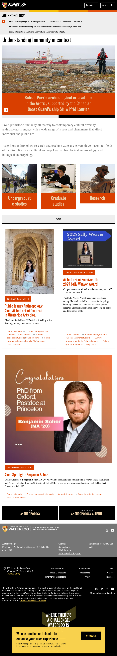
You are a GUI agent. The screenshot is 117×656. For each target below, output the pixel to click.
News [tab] (58, 218)
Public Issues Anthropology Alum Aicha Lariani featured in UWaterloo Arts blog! (24, 311)
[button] (91, 5)
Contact (61, 543)
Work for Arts (64, 550)
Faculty (28, 341)
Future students (32, 338)
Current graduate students (90, 494)
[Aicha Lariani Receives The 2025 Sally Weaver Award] (87, 248)
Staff (35, 341)
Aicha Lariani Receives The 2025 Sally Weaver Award (81, 282)
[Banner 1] (30, 116)
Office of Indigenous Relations (33, 601)
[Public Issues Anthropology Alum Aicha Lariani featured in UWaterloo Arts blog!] (29, 261)
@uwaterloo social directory (102, 593)
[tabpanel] (58, 362)
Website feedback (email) (69, 553)
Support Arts (64, 546)
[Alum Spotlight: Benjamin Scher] (58, 409)
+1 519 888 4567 (13, 574)
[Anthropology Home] (3, 21)
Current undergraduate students (42, 494)
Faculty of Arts (13, 344)
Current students (14, 331)
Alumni (41, 341)
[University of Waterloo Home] (14, 5)
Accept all (91, 635)
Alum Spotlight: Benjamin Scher (26, 474)
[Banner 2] (86, 116)
